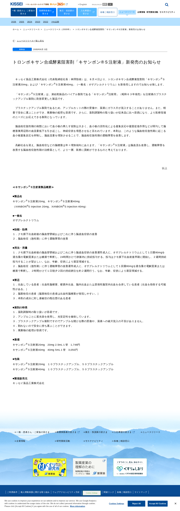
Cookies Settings (91, 493)
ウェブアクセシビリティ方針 (66, 492)
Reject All (136, 504)
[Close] (175, 503)
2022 (45, 22)
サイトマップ (141, 492)
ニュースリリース (127, 12)
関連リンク (109, 492)
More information (77, 506)
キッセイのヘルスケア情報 (38, 4)
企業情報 (141, 12)
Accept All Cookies (157, 504)
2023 (37, 22)
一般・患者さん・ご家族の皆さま (33, 432)
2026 (13, 22)
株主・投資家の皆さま (96, 432)
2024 (29, 22)
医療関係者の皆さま (67, 432)
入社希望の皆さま (123, 432)
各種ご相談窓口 (122, 441)
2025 (21, 22)
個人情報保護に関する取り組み (35, 492)
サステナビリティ (167, 12)
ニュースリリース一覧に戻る (30, 41)
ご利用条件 (12, 492)
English (83, 4)
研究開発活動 (152, 12)
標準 (105, 4)
